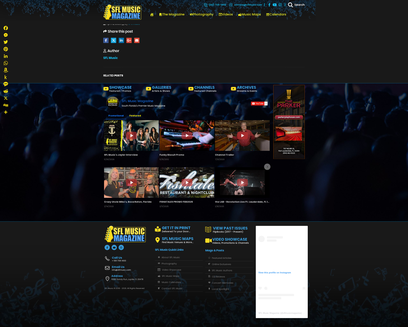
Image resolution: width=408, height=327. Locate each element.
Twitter (113, 40)
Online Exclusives (221, 264)
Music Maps (251, 14)
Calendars (278, 14)
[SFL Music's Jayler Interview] (131, 135)
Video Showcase (171, 269)
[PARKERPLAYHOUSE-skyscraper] (289, 121)
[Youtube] (275, 5)
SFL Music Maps (170, 276)
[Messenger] (5, 35)
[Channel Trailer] (242, 135)
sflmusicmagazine (292, 313)
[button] (106, 166)
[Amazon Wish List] (5, 70)
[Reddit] (5, 91)
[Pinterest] (5, 49)
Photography (203, 14)
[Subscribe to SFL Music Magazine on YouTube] (259, 103)
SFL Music (110, 58)
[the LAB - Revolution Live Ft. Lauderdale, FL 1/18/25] (242, 182)
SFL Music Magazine (137, 101)
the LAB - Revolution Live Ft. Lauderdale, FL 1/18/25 (242, 201)
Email (136, 40)
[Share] (5, 112)
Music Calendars (171, 282)
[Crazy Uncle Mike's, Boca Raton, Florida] (131, 182)
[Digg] (5, 105)
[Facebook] (269, 5)
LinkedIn (121, 40)
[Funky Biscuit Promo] (187, 135)
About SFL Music (171, 257)
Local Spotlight (220, 289)
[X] (5, 98)
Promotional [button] (116, 115)
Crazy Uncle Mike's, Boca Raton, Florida (127, 201)
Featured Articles (221, 258)
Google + (129, 40)
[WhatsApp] (5, 63)
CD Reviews (218, 276)
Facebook (106, 40)
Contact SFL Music (172, 288)
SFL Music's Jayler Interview (121, 154)
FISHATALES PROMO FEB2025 (176, 201)
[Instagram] (280, 5)
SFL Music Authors (222, 270)
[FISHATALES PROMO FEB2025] (187, 182)
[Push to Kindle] (5, 77)
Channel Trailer (224, 154)
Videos (227, 14)
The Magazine (173, 14)
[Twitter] (5, 42)
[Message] (5, 84)
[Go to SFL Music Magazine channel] (112, 103)
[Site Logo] (122, 12)
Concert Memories (222, 282)
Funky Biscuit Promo (172, 154)
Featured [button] (135, 115)
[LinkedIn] (5, 56)
